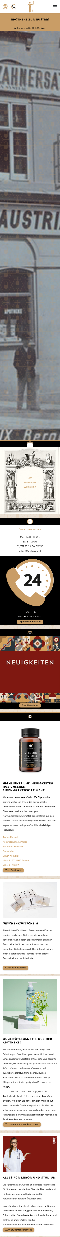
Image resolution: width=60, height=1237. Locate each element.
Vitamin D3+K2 (11, 865)
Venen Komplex (11, 855)
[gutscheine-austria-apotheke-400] (30, 900)
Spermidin (8, 851)
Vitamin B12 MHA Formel (16, 860)
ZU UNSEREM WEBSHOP (30, 482)
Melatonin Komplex (13, 846)
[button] (55, 7)
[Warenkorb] (42, 6)
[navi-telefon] (13, 6)
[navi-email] (5, 6)
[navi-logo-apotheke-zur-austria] (30, 6)
